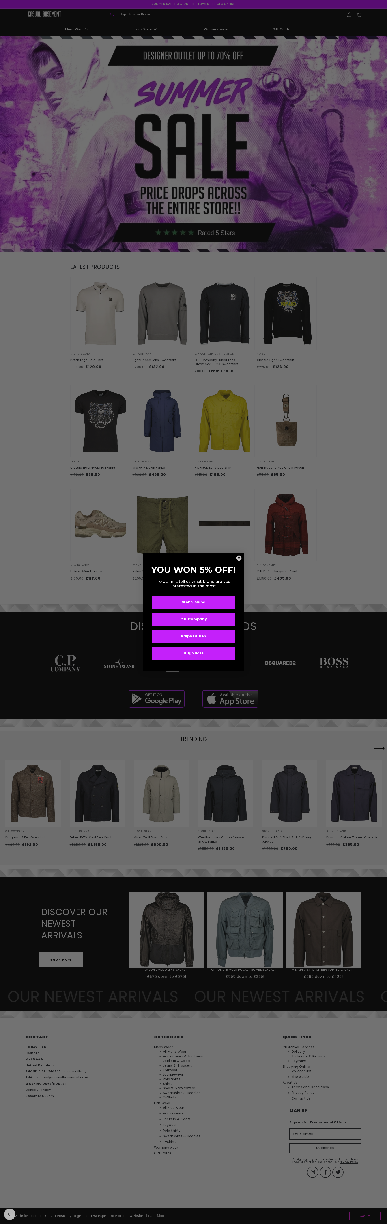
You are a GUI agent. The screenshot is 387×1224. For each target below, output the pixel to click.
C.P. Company (193, 619)
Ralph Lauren (193, 636)
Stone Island (194, 602)
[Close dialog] (239, 558)
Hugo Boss (194, 653)
